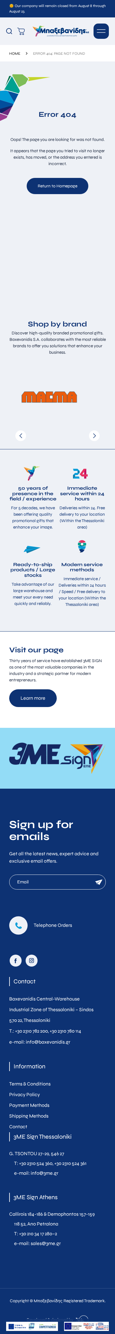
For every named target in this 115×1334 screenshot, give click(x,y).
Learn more (33, 698)
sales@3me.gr (46, 1243)
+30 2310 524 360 (35, 1163)
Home (14, 53)
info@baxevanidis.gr (48, 1042)
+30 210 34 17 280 (35, 1233)
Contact (18, 1126)
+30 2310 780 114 (65, 1031)
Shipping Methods (28, 1116)
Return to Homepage (57, 186)
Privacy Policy (24, 1094)
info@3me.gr (44, 1173)
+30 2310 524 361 (70, 1163)
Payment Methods (29, 1105)
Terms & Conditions (30, 1084)
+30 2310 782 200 (31, 1031)
